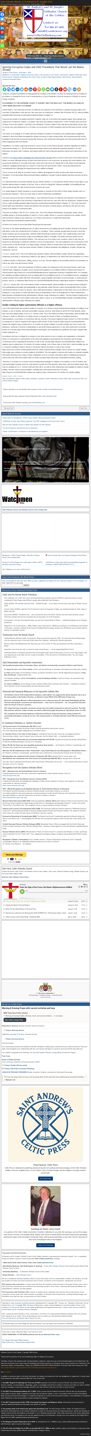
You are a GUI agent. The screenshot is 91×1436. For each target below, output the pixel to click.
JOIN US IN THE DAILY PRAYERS (14, 1072)
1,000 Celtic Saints (24, 598)
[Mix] (39, 89)
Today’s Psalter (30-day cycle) (15, 1065)
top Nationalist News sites (50, 1334)
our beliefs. (7, 1372)
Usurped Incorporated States (11, 79)
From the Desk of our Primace (49, 75)
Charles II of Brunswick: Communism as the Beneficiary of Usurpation (25, 431)
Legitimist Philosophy (75, 75)
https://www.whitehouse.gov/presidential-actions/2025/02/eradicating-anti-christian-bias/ (29, 1367)
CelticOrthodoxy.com (38, 402)
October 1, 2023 (26, 72)
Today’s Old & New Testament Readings (19, 1068)
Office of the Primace (11, 72)
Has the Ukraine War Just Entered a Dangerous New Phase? (67, 555)
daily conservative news (76, 378)
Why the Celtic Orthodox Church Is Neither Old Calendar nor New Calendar (26, 425)
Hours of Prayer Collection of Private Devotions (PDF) (21, 1062)
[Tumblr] (56, 89)
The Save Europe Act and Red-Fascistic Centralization (20, 428)
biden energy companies (29, 378)
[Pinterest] (35, 89)
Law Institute (64, 75)
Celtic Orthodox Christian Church (59, 1266)
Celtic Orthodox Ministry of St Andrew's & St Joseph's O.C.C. (26, 1)
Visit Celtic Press (45, 1178)
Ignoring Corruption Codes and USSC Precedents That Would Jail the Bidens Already (43, 68)
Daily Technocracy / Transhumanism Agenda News (18, 1342)
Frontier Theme (85, 1434)
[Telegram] (13, 89)
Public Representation (54, 77)
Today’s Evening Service (14, 1039)
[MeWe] (17, 89)
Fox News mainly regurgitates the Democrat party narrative (31, 158)
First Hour (20, 1034)
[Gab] (4, 89)
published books (47, 1262)
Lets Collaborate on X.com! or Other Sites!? (16, 569)
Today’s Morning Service (14, 1030)
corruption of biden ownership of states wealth (52, 378)
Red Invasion (66, 77)
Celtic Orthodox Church (23, 1275)
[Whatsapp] (43, 89)
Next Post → (85, 408)
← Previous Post (7, 408)
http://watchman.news (50, 396)
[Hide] (1, 54)
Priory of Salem (41, 77)
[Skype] (69, 89)
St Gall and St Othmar (17, 1307)
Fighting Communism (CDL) (30, 75)
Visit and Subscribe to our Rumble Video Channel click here (21, 1318)
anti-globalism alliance (13, 378)
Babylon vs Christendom (12, 75)
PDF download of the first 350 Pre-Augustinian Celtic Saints (30, 470)
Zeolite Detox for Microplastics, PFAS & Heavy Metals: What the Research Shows (29, 418)
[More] (79, 89)
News (85, 75)
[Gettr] (61, 89)
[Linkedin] (30, 89)
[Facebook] (9, 89)
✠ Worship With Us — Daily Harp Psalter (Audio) (45, 56)
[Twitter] (22, 89)
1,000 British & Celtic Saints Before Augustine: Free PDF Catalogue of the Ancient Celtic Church (34, 421)
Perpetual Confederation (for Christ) (24, 77)
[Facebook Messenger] (52, 89)
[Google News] (75, 89)
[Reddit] (26, 89)
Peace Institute (7, 77)
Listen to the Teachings (45, 1245)
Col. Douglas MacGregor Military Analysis (15, 1340)
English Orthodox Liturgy (48, 1052)
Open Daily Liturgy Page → (15, 1020)
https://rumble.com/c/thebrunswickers (51, 389)
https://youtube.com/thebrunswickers (23, 1303)
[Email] (48, 89)
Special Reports (77, 77)
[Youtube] (65, 89)
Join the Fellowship (45, 997)
